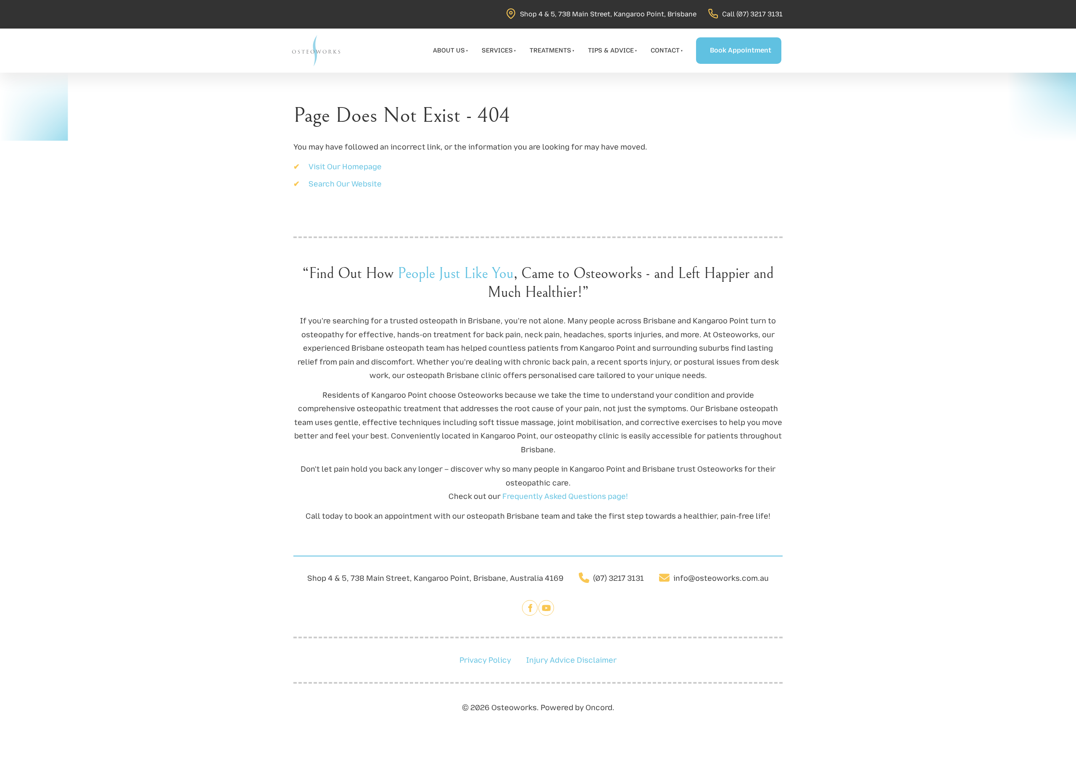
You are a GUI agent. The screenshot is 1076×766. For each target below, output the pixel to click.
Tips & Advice (611, 50)
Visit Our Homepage (345, 166)
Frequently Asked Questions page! (565, 496)
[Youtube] (546, 608)
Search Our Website (345, 184)
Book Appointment (730, 44)
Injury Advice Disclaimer (571, 660)
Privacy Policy (485, 660)
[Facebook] (530, 608)
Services (497, 50)
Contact (665, 50)
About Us (449, 50)
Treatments (550, 50)
